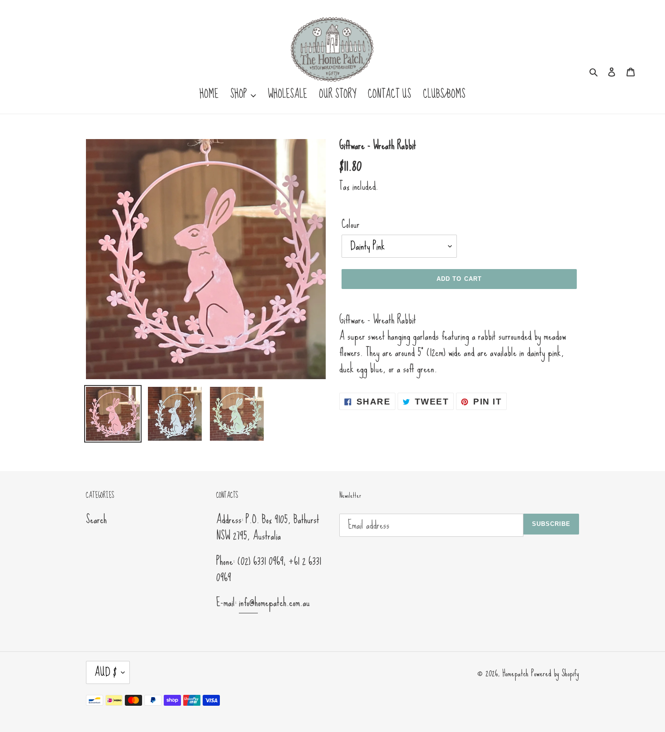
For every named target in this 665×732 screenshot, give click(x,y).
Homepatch (515, 673)
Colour (351, 224)
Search (96, 519)
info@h (248, 602)
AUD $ (106, 672)
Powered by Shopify (555, 673)
